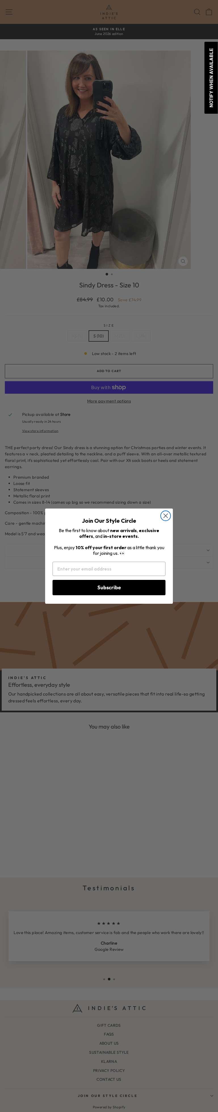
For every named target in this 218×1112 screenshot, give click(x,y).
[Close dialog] (166, 516)
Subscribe (109, 587)
